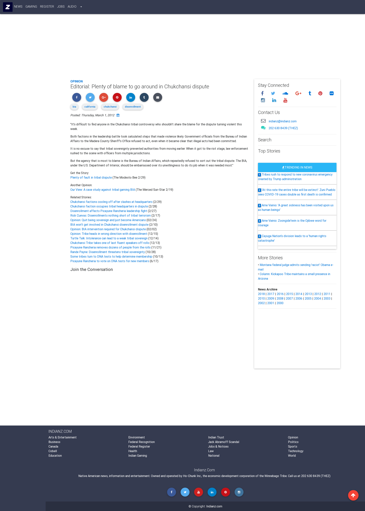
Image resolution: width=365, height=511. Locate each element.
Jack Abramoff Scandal (223, 442)
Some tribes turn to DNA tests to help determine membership (111, 256)
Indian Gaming (137, 455)
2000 (280, 303)
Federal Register (139, 446)
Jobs (61, 6)
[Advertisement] (184, 47)
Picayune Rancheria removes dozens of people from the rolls (110, 247)
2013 (308, 294)
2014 (298, 294)
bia (74, 106)
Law (211, 451)
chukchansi (110, 106)
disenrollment (133, 106)
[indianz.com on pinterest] (321, 93)
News (18, 6)
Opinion (76, 81)
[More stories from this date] (118, 115)
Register (47, 6)
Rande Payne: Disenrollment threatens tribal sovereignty (108, 252)
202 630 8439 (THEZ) (283, 128)
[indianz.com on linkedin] (275, 100)
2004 (317, 298)
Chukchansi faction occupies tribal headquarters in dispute (109, 206)
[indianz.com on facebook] (262, 93)
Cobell (52, 451)
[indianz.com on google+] (299, 93)
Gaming (31, 6)
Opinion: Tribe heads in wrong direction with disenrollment (108, 234)
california (89, 106)
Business (54, 442)
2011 (327, 294)
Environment (136, 437)
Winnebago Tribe (275, 476)
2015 (289, 294)
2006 (298, 298)
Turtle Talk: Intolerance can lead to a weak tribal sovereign (109, 238)
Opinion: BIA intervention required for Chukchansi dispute (108, 229)
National (213, 455)
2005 (308, 298)
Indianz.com (214, 506)
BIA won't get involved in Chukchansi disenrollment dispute (109, 224)
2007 (289, 298)
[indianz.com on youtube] (285, 100)
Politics (293, 442)
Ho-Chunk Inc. (192, 476)
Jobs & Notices (218, 446)
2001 (270, 303)
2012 (317, 294)
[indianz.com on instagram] (263, 100)
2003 (327, 298)
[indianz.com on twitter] (273, 93)
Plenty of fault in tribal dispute (91, 177)
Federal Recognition (141, 442)
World (292, 455)
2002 (261, 303)
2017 (270, 294)
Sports (292, 446)
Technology (295, 451)
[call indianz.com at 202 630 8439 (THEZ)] (263, 127)
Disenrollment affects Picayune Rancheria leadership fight (109, 211)
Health (132, 451)
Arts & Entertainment (62, 437)
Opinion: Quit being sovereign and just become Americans (108, 220)
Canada (53, 446)
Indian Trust (216, 437)
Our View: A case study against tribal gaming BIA (102, 189)
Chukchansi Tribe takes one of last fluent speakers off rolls (110, 243)
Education (55, 455)
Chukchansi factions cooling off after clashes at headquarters (111, 202)
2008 (280, 298)
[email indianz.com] (263, 120)
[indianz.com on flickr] (331, 93)
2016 (280, 294)
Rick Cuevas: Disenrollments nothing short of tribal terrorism (111, 215)
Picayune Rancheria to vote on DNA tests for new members (109, 261)
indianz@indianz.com (283, 121)
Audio (72, 6)
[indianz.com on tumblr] (310, 93)
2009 (270, 298)
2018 (261, 294)
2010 (261, 298)
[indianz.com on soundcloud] (286, 93)
